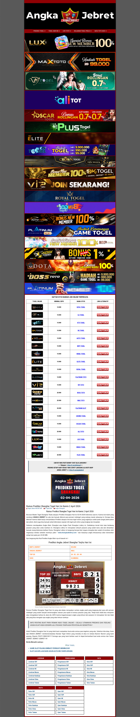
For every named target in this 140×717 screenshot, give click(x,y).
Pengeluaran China (64, 679)
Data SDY (90, 662)
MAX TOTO (80, 400)
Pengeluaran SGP (63, 665)
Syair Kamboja (62, 705)
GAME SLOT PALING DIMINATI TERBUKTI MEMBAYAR (50, 648)
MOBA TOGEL (81, 354)
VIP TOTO (81, 385)
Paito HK (31, 698)
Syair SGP (61, 695)
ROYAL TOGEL (80, 369)
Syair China (61, 709)
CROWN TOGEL (81, 416)
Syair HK (60, 698)
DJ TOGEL (81, 315)
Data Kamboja (91, 676)
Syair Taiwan (62, 712)
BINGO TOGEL (80, 447)
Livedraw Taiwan (33, 683)
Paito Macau (32, 702)
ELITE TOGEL (81, 361)
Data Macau (90, 672)
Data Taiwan (91, 683)
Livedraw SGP (32, 665)
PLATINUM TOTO (81, 377)
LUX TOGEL (81, 439)
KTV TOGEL (81, 323)
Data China (90, 679)
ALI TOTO (81, 431)
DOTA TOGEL (81, 307)
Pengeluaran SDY (63, 662)
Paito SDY (31, 691)
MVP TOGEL (81, 346)
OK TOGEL (81, 330)
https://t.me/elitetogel (74, 465)
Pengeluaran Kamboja (65, 676)
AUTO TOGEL (81, 338)
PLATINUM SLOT (81, 408)
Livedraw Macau (33, 672)
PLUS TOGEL (81, 455)
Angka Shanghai (60, 508)
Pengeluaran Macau (64, 672)
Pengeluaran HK (63, 669)
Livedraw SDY (32, 662)
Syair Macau (61, 702)
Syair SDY (61, 691)
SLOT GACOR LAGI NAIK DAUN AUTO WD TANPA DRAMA (51, 651)
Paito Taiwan (32, 712)
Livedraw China (33, 679)
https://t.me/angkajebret (76, 470)
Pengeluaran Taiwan (64, 683)
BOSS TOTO (81, 393)
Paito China (32, 709)
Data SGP (90, 665)
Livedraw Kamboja (34, 676)
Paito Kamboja (33, 705)
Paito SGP (31, 695)
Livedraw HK (32, 669)
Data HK (89, 669)
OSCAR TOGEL (81, 424)
